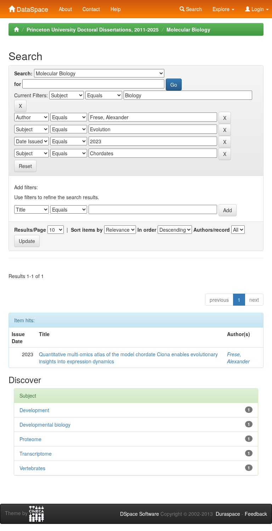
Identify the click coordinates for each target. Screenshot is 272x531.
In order (146, 229)
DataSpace (31, 7)
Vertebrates (32, 468)
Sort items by (87, 229)
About (65, 8)
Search (193, 8)
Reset (25, 165)
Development (34, 410)
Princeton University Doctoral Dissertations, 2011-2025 (93, 29)
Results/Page (30, 229)
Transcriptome (35, 453)
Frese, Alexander (238, 358)
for (17, 83)
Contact (91, 8)
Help (115, 8)
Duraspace (228, 513)
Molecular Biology (188, 29)
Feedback (256, 513)
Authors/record (211, 229)
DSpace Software (139, 513)
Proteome (30, 439)
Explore (221, 8)
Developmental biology (44, 424)
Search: (23, 73)
